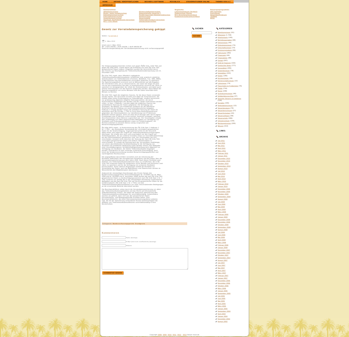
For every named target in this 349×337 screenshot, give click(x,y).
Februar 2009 (223, 214)
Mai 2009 (221, 207)
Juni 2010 (221, 174)
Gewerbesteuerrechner (112, 18)
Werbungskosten (224, 123)
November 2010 (224, 161)
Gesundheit (222, 68)
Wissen (220, 126)
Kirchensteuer (223, 78)
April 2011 (221, 148)
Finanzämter (223, 58)
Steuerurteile (223, 118)
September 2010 (224, 166)
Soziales (221, 103)
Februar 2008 (223, 245)
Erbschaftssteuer (224, 47)
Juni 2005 (221, 298)
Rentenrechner (145, 16)
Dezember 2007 (224, 250)
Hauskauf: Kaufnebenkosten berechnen (119, 20)
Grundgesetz (140, 223)
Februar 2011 (223, 153)
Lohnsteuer (222, 83)
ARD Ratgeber (216, 11)
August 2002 (223, 321)
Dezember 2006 (224, 280)
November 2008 (224, 222)
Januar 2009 (223, 217)
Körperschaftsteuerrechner (149, 11)
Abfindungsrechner (110, 11)
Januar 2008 (223, 247)
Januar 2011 (222, 156)
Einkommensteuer (225, 45)
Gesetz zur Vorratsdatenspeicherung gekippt (133, 29)
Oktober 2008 (223, 224)
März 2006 (222, 288)
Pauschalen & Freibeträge (228, 86)
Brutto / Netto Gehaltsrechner (115, 13)
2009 (165, 335)
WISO (212, 18)
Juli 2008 (221, 232)
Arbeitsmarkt (223, 37)
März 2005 (222, 306)
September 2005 (224, 293)
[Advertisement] (144, 56)
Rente (220, 91)
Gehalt (220, 60)
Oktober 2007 (223, 255)
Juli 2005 (221, 296)
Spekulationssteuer (225, 105)
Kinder (220, 76)
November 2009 (224, 191)
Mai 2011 (221, 146)
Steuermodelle (144, 18)
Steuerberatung (224, 108)
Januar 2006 (223, 291)
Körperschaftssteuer (226, 81)
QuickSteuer (215, 13)
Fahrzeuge (222, 53)
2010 (170, 335)
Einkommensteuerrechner (113, 15)
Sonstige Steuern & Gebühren (229, 98)
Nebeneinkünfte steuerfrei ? (150, 13)
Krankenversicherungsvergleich (187, 16)
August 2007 (223, 260)
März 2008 (222, 242)
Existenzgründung (225, 50)
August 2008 (223, 230)
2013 (185, 335)
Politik (220, 88)
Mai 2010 (221, 176)
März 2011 (222, 151)
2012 (179, 335)
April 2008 (222, 240)
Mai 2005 (221, 301)
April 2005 (222, 303)
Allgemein (221, 35)
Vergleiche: (179, 9)
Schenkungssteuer (225, 93)
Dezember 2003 (224, 319)
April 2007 (222, 270)
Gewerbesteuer (224, 70)
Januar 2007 (223, 278)
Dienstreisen (223, 42)
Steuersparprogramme (219, 9)
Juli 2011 (221, 140)
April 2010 (222, 179)
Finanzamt (222, 55)
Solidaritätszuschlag (226, 96)
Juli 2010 (221, 171)
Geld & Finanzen (224, 63)
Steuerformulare (224, 113)
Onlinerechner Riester (183, 13)
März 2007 (222, 273)
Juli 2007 (221, 263)
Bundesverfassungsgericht (123, 223)
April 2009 (222, 209)
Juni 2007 (221, 265)
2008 (160, 335)
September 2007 (224, 258)
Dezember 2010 (224, 158)
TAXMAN (213, 16)
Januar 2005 (223, 308)
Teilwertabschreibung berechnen (152, 20)
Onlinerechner (109, 9)
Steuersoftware (224, 116)
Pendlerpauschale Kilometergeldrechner (154, 15)
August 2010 (223, 168)
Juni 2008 (221, 235)
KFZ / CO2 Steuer (110, 21)
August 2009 (223, 199)
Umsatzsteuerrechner (147, 21)
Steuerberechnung (225, 110)
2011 (174, 335)
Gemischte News (224, 65)
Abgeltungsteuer (224, 32)
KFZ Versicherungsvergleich (186, 15)
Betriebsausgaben (225, 40)
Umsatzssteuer (224, 121)
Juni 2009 (221, 204)
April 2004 (222, 314)
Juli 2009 (221, 202)
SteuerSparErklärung (218, 15)
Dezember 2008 (224, 219)
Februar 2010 (223, 184)
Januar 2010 (223, 186)
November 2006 (224, 283)
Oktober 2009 (223, 194)
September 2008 (224, 227)
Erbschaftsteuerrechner (112, 16)
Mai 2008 (221, 237)
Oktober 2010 (223, 163)
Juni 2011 (221, 143)
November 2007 (224, 253)
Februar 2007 (223, 275)
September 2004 (224, 311)
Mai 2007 (221, 268)
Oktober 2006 (223, 286)
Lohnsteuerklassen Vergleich (186, 11)
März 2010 (222, 181)
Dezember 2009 (224, 189)
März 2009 (222, 212)
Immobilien (222, 73)
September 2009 (224, 196)
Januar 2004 (223, 316)
